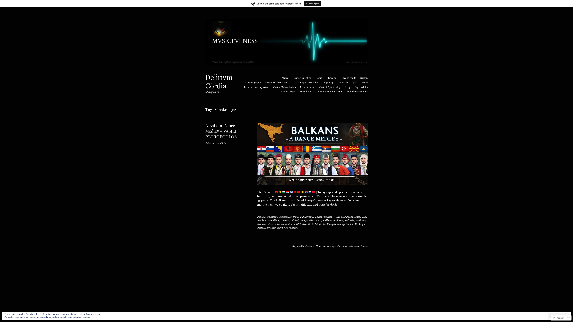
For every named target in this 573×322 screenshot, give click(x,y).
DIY (294, 82)
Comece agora (312, 4)
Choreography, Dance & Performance (266, 82)
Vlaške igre (360, 224)
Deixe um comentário (215, 143)
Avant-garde (349, 78)
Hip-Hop (329, 82)
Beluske (260, 220)
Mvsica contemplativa (256, 87)
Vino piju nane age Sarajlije (340, 224)
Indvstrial (343, 82)
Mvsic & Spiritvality (329, 87)
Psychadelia (361, 87)
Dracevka (285, 220)
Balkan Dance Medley (356, 217)
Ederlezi (295, 220)
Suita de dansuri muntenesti (281, 224)
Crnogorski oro (272, 220)
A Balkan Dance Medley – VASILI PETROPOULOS (221, 131)
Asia (319, 78)
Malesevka (350, 220)
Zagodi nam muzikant (287, 227)
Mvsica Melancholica (284, 87)
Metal (365, 82)
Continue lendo (330, 204)
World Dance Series (266, 227)
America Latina (302, 78)
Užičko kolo (301, 224)
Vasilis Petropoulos (317, 224)
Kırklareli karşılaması (333, 220)
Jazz (355, 82)
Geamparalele (306, 220)
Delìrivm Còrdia (219, 81)
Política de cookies (81, 317)
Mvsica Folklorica (323, 217)
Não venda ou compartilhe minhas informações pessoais (342, 246)
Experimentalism (309, 82)
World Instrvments (357, 91)
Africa (285, 78)
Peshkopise (361, 220)
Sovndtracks (307, 91)
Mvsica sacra (307, 87)
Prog (347, 87)
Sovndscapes (288, 91)
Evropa (332, 78)
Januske (317, 220)
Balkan (364, 78)
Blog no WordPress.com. (303, 246)
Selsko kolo (262, 224)
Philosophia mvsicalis (330, 91)
